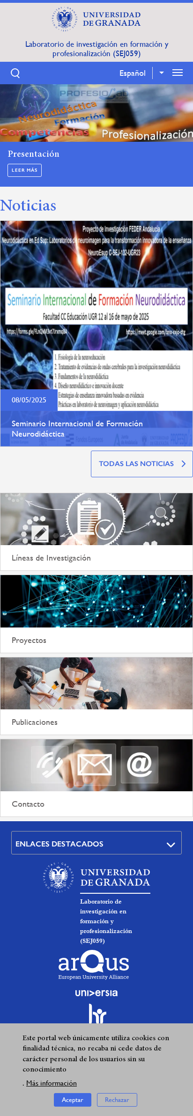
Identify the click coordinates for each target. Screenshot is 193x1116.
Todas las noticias (136, 464)
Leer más (24, 170)
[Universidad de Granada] (96, 19)
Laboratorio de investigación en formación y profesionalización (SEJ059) (96, 48)
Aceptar (72, 1099)
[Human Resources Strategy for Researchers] (96, 1018)
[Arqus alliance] (94, 965)
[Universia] (96, 993)
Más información (51, 1083)
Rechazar (117, 1099)
